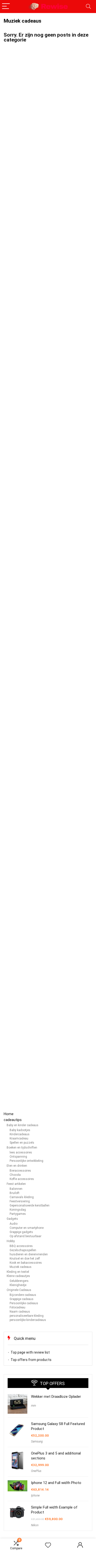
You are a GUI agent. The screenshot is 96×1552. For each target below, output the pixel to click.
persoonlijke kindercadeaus (28, 1320)
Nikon (34, 1525)
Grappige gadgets (21, 1232)
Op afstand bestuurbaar (25, 1236)
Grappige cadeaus (21, 1299)
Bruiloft (14, 1193)
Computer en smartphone (27, 1228)
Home (9, 1114)
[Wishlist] (48, 1545)
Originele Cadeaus (19, 1290)
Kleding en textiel (18, 1272)
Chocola (15, 1175)
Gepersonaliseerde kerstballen (29, 1205)
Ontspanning (18, 1156)
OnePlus (36, 1471)
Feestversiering (20, 1201)
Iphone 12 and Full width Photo (56, 1483)
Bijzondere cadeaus (23, 1295)
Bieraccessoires (20, 1170)
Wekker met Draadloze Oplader (56, 1396)
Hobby (11, 1241)
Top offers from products (31, 1360)
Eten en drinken (17, 1165)
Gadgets (12, 1218)
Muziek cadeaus (21, 1267)
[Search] (88, 6)
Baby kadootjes (20, 1130)
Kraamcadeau (19, 1138)
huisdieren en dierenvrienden (29, 1254)
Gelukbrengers (19, 1281)
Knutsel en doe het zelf (25, 1258)
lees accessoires (21, 1152)
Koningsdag (18, 1209)
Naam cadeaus (20, 1311)
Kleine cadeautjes (18, 1276)
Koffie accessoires (22, 1179)
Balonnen (16, 1189)
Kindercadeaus (20, 1134)
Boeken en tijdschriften (22, 1147)
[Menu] (6, 6)
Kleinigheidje (18, 1285)
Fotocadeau (17, 1307)
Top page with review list (30, 1352)
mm (33, 1405)
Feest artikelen (16, 1184)
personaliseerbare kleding (27, 1315)
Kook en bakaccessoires (26, 1262)
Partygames (18, 1214)
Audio (13, 1223)
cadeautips (13, 1120)
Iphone (35, 1495)
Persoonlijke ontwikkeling (26, 1161)
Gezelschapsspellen (23, 1250)
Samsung (37, 1441)
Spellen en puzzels (22, 1142)
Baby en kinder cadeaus (22, 1125)
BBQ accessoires (21, 1246)
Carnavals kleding (22, 1197)
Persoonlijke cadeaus (24, 1303)
